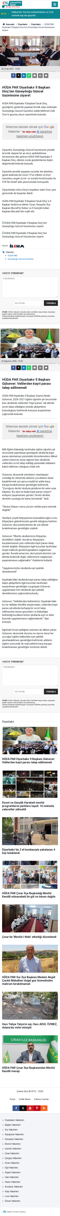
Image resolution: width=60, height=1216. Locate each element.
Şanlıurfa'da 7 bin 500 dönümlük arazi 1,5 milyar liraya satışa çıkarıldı (34, 14)
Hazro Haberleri (12, 1182)
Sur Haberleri (11, 1129)
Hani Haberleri (12, 1177)
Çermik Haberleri (13, 1148)
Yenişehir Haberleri (14, 1139)
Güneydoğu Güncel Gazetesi (20, 259)
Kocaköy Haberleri (14, 1186)
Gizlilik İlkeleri (25, 1099)
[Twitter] (18, 75)
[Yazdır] (40, 75)
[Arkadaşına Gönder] (34, 75)
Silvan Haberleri (12, 1201)
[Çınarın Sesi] (12, 4)
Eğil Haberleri (11, 1167)
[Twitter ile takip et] (23, 1108)
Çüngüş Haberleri (13, 1158)
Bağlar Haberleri (13, 1125)
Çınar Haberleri (12, 1153)
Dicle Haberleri (12, 1163)
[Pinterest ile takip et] (36, 1108)
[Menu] (54, 4)
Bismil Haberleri (13, 1144)
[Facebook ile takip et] (16, 1108)
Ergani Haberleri (12, 1172)
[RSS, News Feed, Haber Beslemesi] (43, 1108)
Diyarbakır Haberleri (14, 1120)
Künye (12, 1099)
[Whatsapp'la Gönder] (29, 75)
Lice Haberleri (12, 1196)
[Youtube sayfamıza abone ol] (30, 1108)
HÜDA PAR (12, 255)
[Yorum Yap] (46, 75)
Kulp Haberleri (12, 1191)
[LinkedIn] (23, 75)
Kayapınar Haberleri (14, 1134)
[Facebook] (13, 75)
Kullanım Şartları (41, 1099)
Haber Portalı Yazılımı (16, 1212)
